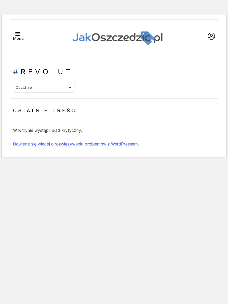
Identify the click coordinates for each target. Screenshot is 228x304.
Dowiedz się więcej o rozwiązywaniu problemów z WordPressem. (76, 143)
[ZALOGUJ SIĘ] (211, 36)
